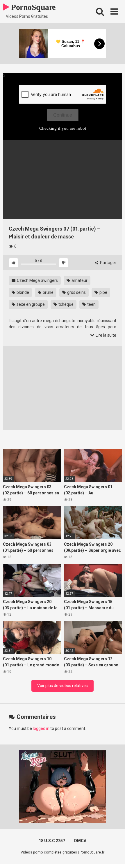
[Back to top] (114, 852)
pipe (103, 292)
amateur (79, 280)
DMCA (80, 840)
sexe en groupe (30, 304)
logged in (41, 728)
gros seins (76, 292)
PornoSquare (32, 7)
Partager (107, 262)
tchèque (66, 304)
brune (47, 292)
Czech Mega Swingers (37, 280)
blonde (22, 292)
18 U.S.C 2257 (52, 840)
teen (91, 304)
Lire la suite (105, 335)
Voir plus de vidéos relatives (62, 685)
